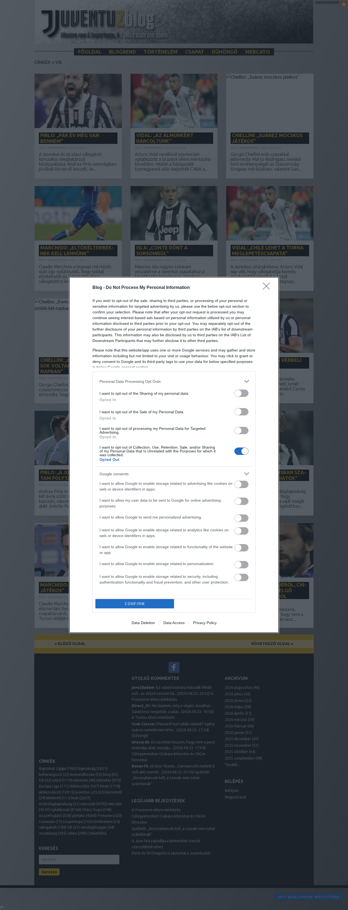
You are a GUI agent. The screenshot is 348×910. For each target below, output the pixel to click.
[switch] (241, 393)
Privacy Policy (205, 623)
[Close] (268, 288)
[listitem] (174, 381)
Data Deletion (143, 623)
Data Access (174, 623)
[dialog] (174, 455)
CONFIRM (135, 604)
